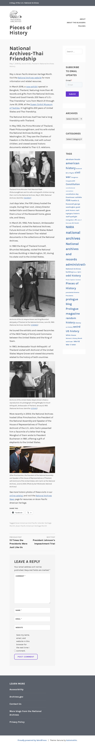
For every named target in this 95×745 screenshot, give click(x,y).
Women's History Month (74, 338)
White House (71, 335)
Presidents (69, 296)
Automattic (71, 740)
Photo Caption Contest (73, 280)
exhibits (78, 197)
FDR (68, 200)
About (82, 19)
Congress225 (70, 181)
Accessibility (16, 689)
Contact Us (15, 704)
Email (19, 619)
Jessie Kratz (26, 64)
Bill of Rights (70, 173)
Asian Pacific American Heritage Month (31, 526)
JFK (75, 220)
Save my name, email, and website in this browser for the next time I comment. (23, 643)
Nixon (75, 272)
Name (19, 610)
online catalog (16, 495)
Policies (81, 26)
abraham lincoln (73, 159)
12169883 (34, 325)
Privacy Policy (17, 722)
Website (19, 627)
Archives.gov (16, 696)
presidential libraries (72, 292)
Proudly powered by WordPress (32, 740)
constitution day (72, 194)
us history (69, 327)
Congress (74, 177)
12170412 (34, 408)
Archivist (79, 168)
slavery (78, 323)
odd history (73, 275)
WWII (74, 345)
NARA (70, 227)
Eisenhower (70, 197)
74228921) (27, 198)
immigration (70, 220)
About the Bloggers (76, 23)
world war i (69, 341)
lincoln (76, 223)
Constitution (73, 184)
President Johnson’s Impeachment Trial (44, 540)
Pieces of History (20, 30)
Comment (20, 576)
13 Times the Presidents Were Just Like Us (18, 542)
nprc (79, 272)
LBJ (73, 223)
